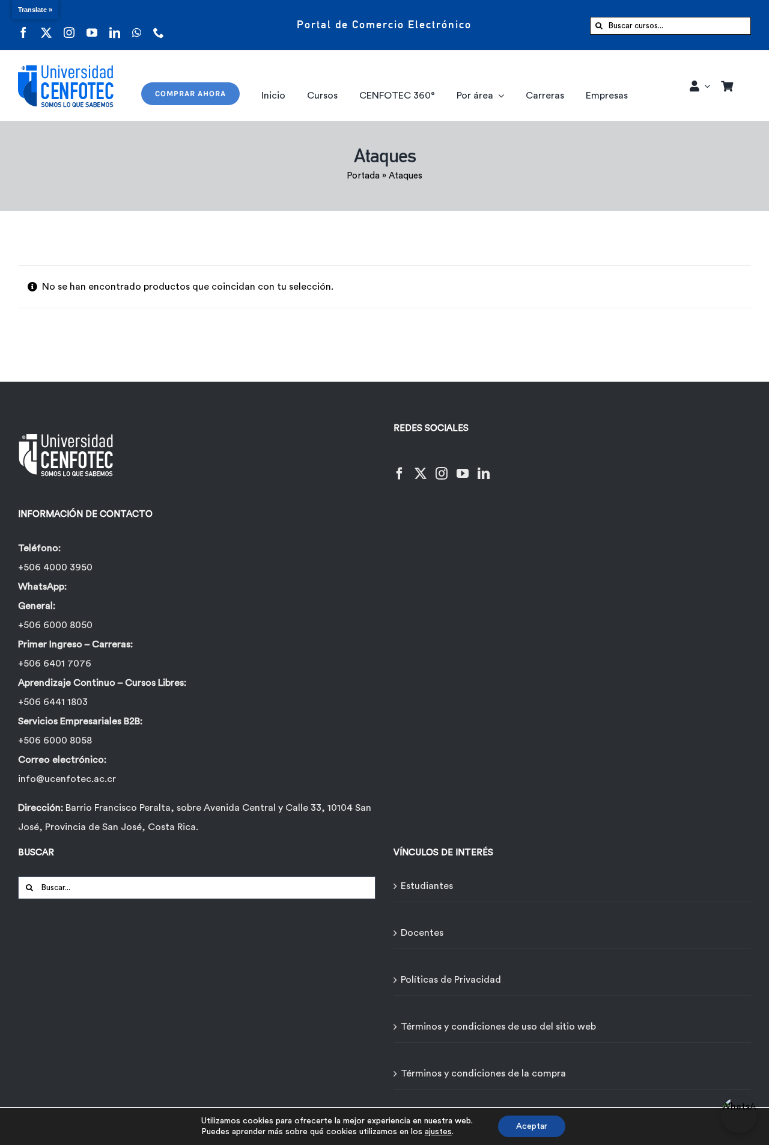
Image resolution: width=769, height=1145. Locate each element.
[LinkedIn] (484, 466)
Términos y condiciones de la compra (483, 1073)
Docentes (422, 933)
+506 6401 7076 (54, 663)
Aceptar (531, 1126)
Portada (363, 175)
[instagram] (69, 25)
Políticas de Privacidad (451, 980)
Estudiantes (427, 886)
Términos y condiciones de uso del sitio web (498, 1026)
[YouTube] (463, 466)
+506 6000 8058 (55, 740)
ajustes (438, 1132)
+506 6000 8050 (55, 625)
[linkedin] (114, 25)
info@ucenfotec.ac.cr (67, 779)
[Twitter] (421, 466)
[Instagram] (442, 466)
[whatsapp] (136, 25)
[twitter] (46, 25)
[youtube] (92, 25)
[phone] (158, 25)
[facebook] (23, 25)
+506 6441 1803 (53, 702)
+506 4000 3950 (55, 567)
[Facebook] (400, 466)
